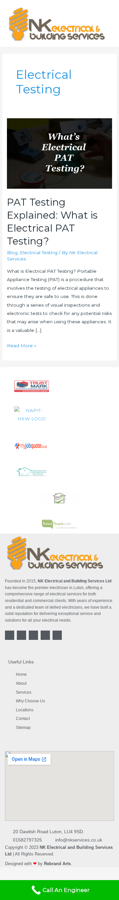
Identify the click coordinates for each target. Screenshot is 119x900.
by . (55, 863)
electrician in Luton (67, 587)
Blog (12, 252)
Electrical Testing (39, 252)
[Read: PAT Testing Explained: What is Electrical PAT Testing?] (59, 153)
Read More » (21, 345)
